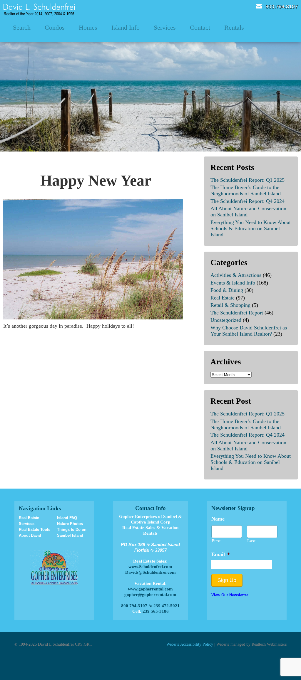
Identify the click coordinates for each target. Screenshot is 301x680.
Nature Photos (70, 523)
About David (30, 535)
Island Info (125, 27)
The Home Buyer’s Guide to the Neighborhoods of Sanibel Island (245, 190)
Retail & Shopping (230, 305)
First (216, 540)
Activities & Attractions (235, 275)
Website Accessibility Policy (189, 644)
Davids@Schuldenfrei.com (150, 572)
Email (259, 6)
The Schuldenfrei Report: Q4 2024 (247, 201)
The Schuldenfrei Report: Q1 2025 (247, 180)
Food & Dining (226, 290)
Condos (55, 27)
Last (251, 540)
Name (218, 519)
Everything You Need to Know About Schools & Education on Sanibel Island (250, 228)
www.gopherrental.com (150, 589)
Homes (88, 27)
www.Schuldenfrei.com (150, 566)
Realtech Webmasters (269, 644)
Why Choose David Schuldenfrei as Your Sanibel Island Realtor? (248, 331)
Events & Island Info (232, 283)
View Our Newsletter (229, 595)
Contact (200, 27)
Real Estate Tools (34, 529)
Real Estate (222, 298)
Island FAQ (67, 518)
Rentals (234, 27)
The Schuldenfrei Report (236, 313)
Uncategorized (225, 320)
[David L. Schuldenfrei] (39, 9)
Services (165, 27)
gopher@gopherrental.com (150, 594)
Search (22, 27)
